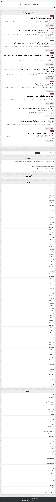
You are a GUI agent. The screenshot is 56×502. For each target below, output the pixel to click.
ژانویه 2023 (51, 261)
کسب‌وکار (52, 15)
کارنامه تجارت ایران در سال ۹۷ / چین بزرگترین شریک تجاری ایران (34, 43)
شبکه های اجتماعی (50, 463)
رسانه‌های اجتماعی (50, 458)
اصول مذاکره (51, 414)
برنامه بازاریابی (51, 436)
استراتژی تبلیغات (51, 409)
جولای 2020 (51, 335)
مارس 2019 (51, 374)
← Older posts (5, 143)
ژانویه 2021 (51, 320)
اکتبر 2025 (52, 210)
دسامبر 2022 (51, 264)
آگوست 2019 (51, 361)
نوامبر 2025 (51, 207)
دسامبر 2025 (51, 205)
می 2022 (52, 281)
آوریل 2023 (51, 254)
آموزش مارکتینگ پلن (50, 401)
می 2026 (52, 192)
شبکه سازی (52, 460)
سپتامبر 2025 (51, 212)
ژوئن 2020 (52, 337)
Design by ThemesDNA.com (28, 500)
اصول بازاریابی (51, 411)
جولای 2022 (51, 276)
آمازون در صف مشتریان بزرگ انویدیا (47, 163)
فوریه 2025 (51, 229)
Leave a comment (41, 32)
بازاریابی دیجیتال (51, 426)
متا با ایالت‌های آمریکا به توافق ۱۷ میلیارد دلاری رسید (44, 168)
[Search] (54, 8)
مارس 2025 (51, 227)
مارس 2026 (51, 197)
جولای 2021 (51, 305)
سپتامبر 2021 (51, 300)
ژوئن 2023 (52, 249)
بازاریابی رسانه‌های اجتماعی (48, 428)
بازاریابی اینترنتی (51, 424)
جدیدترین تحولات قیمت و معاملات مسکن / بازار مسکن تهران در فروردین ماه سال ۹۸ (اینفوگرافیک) (28, 70)
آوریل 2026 (51, 195)
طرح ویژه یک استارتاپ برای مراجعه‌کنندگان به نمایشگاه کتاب (35, 108)
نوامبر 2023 (51, 237)
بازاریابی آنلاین (51, 421)
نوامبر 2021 (51, 295)
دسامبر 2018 (51, 381)
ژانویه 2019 (51, 379)
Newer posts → (50, 143)
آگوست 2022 (51, 273)
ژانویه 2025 (51, 232)
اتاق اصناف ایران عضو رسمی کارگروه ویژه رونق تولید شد (36, 121)
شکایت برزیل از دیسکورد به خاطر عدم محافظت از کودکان (42, 166)
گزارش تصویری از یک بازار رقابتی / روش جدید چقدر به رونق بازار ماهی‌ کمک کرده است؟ (29, 56)
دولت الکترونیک (51, 450)
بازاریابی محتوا (51, 433)
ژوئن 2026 (52, 190)
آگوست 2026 (51, 185)
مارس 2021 (51, 315)
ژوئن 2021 (52, 308)
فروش (53, 468)
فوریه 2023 (51, 259)
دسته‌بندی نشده (51, 448)
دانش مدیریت (51, 446)
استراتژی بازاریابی (50, 406)
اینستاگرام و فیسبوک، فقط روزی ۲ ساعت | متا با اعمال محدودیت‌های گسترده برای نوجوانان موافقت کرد (33, 161)
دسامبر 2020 (51, 322)
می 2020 (52, 339)
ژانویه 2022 (51, 290)
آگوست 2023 (51, 244)
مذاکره (52, 482)
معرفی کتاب (51, 485)
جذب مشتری (51, 443)
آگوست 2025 (51, 215)
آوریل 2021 (52, 313)
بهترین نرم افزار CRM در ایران (28, 4)
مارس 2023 (51, 256)
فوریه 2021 (52, 317)
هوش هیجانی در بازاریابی (49, 492)
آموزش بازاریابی (51, 397)
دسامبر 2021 (51, 293)
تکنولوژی (52, 441)
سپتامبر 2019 (51, 359)
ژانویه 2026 (51, 202)
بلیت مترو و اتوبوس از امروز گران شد (42, 18)
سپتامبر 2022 (51, 271)
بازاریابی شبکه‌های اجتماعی (48, 431)
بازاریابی (52, 419)
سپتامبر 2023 (51, 241)
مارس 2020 (51, 344)
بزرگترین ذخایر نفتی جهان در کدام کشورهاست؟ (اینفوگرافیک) (35, 30)
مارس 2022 (51, 286)
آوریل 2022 (51, 283)
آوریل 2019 (52, 371)
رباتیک (53, 453)
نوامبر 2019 (51, 354)
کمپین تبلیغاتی (51, 477)
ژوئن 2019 (52, 366)
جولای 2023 (51, 246)
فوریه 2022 (51, 288)
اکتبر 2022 (52, 268)
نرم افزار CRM (51, 490)
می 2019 (52, 369)
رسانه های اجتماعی (50, 455)
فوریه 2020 (51, 347)
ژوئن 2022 (52, 278)
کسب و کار (52, 473)
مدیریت (52, 480)
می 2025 (52, 222)
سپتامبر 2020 (51, 330)
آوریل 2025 (51, 224)
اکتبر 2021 (52, 298)
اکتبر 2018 (52, 386)
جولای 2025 (51, 217)
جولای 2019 (51, 364)
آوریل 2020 (51, 342)
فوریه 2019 (52, 376)
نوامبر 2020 (51, 325)
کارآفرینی (52, 470)
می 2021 (52, 310)
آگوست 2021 (51, 303)
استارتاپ (52, 106)
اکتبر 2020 (52, 327)
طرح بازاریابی (51, 465)
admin (53, 32)
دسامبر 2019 (51, 352)
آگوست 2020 (51, 332)
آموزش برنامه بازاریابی (49, 399)
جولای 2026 (51, 188)
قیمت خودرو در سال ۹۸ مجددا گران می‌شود (41, 133)
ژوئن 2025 (52, 219)
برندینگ (52, 438)
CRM (53, 394)
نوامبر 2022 (51, 266)
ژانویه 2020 (51, 349)
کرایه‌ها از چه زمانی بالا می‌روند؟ (44, 84)
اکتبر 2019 (52, 357)
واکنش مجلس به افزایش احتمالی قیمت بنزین (40, 96)
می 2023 (52, 251)
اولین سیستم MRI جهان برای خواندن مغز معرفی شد (43, 171)
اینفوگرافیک (52, 28)
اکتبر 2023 (52, 239)
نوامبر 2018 (51, 384)
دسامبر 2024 (51, 234)
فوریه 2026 (51, 200)
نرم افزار (52, 487)
